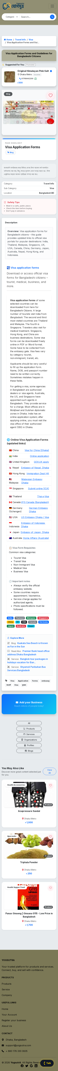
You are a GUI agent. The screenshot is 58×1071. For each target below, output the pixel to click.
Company (7, 995)
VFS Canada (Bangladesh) (35, 502)
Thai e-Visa (43, 496)
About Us (7, 1026)
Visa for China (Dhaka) (37, 450)
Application (23, 681)
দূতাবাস (24, 685)
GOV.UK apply (41, 461)
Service (6, 989)
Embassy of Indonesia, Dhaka (33, 525)
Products (30, 728)
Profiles (30, 745)
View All (49, 771)
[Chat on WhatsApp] (35, 78)
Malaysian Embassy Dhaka (31, 481)
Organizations (30, 740)
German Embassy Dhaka (38, 510)
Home (9, 40)
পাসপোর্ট (8, 685)
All (29, 723)
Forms (35, 681)
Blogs (30, 751)
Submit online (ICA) (38, 488)
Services (30, 734)
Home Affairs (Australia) (36, 538)
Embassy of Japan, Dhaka (35, 532)
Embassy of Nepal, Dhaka (35, 467)
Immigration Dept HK (38, 473)
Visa (31, 40)
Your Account (9, 1014)
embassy (46, 681)
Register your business (14, 1020)
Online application (39, 456)
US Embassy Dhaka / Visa (35, 517)
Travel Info (20, 40)
